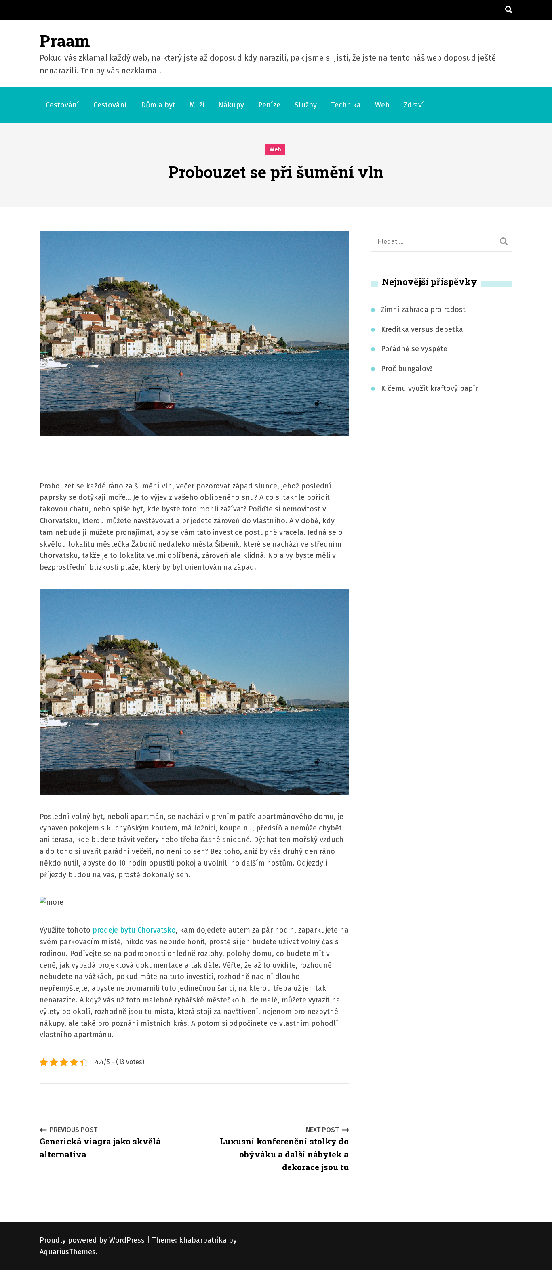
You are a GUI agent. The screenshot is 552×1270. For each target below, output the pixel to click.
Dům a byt (158, 105)
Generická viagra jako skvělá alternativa (100, 1143)
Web (382, 105)
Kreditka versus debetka (422, 329)
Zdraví (414, 105)
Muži (197, 105)
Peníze (269, 105)
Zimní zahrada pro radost (423, 309)
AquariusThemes (68, 1251)
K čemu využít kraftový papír (429, 388)
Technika (346, 105)
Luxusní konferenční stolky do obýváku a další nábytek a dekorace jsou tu (284, 1149)
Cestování (62, 105)
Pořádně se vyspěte (414, 348)
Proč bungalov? (407, 368)
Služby (306, 105)
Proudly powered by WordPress (93, 1240)
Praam (65, 40)
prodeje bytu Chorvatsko (134, 930)
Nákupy (231, 105)
